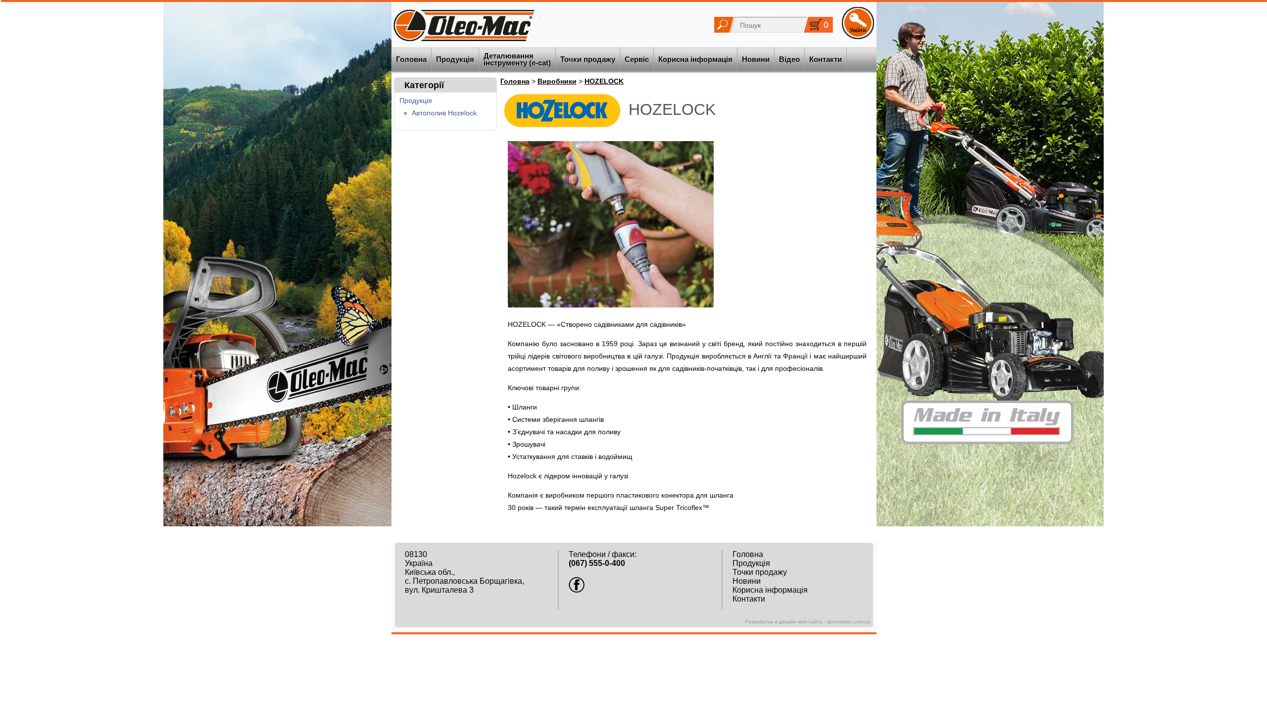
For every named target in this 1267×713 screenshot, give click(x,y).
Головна (411, 59)
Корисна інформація (695, 59)
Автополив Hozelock (444, 113)
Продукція (455, 59)
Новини (756, 59)
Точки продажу (587, 59)
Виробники (557, 81)
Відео (789, 59)
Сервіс (637, 59)
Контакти (825, 59)
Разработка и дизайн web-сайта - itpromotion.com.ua (808, 621)
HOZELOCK (604, 81)
